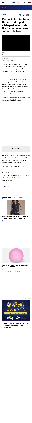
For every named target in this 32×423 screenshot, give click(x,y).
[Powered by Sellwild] (27, 298)
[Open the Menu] (2, 2)
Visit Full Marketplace (24, 197)
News (4, 15)
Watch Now (27, 2)
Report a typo (6, 186)
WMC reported (20, 155)
